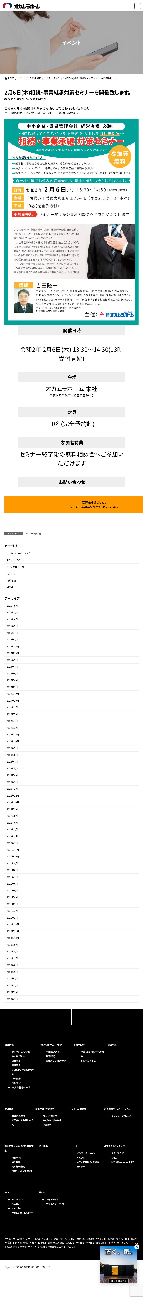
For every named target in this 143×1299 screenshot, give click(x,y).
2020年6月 (12, 965)
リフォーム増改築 (78, 1108)
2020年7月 (12, 958)
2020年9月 (12, 944)
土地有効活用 (53, 1051)
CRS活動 (16, 1078)
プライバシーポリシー (56, 1203)
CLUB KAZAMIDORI (22, 1170)
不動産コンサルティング (50, 1044)
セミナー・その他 (33, 533)
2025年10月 (13, 653)
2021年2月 (12, 911)
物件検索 (16, 1162)
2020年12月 (13, 924)
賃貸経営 (50, 1056)
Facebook (17, 1199)
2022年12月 (13, 795)
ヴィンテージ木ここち (121, 1115)
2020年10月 (13, 938)
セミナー (81, 1166)
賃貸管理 (8, 1108)
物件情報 (16, 1157)
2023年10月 (13, 741)
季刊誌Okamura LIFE (122, 1162)
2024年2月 (12, 727)
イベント (81, 1157)
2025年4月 (12, 680)
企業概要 (16, 1060)
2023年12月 (13, 734)
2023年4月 (12, 775)
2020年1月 (12, 999)
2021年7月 (12, 877)
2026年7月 (12, 612)
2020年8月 (12, 951)
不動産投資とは (88, 1060)
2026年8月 (12, 605)
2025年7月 (12, 667)
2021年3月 (12, 904)
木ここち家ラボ (50, 1115)
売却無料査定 (18, 1166)
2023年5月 (12, 768)
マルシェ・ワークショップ (18, 553)
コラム (114, 1157)
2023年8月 (12, 755)
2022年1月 (12, 843)
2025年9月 (12, 660)
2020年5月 (12, 972)
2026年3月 (12, 639)
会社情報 (9, 1044)
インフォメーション (86, 1153)
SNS (6, 1192)
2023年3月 (12, 782)
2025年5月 (12, 673)
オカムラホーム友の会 (22, 1212)
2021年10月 (13, 856)
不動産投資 (79, 1044)
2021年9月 (12, 863)
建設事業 (112, 1044)
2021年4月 (12, 897)
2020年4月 (12, 978)
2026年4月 (12, 633)
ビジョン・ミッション (21, 1051)
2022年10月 (13, 802)
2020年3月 (12, 985)
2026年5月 (12, 626)
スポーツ (11, 573)
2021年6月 (12, 884)
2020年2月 (12, 992)
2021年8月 (12, 870)
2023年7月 (12, 761)
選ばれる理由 (18, 1115)
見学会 (10, 587)
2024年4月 (12, 721)
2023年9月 (12, 748)
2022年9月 (12, 809)
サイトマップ (52, 1199)
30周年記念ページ (21, 1087)
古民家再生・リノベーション (117, 1108)
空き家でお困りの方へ (56, 1060)
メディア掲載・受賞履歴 (88, 1162)
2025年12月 (13, 646)
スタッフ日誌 (117, 1153)
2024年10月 (13, 700)
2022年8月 (12, 816)
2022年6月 (12, 822)
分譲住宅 (46, 1124)
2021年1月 (12, 917)
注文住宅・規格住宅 (51, 1120)
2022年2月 (12, 836)
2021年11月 (13, 850)
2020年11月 (13, 931)
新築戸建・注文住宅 (44, 1108)
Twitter (16, 1203)
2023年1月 (12, 789)
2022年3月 (12, 829)
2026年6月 (12, 619)
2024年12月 (13, 694)
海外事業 (43, 1146)
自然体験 (11, 580)
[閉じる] (136, 1246)
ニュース (74, 1146)
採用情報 (16, 1082)
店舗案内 (16, 1065)
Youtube (16, 1208)
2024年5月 (12, 714)
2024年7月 (12, 707)
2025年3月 (12, 687)
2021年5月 (12, 890)
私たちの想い (18, 1056)
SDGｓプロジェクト (16, 567)
